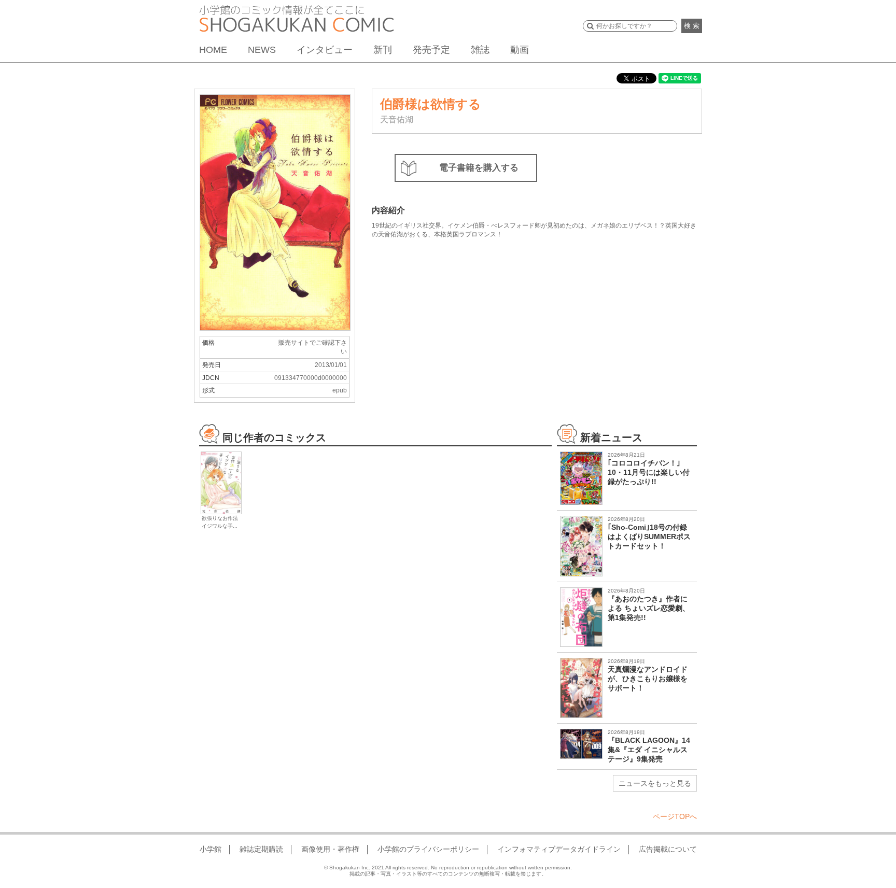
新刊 (382, 50)
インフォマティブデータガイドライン (559, 849)
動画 (519, 50)
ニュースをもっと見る (655, 783)
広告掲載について (668, 849)
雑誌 (480, 50)
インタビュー (325, 50)
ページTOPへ (675, 816)
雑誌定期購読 (261, 849)
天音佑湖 (396, 119)
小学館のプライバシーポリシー (428, 849)
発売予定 (431, 50)
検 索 (691, 26)
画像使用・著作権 (330, 849)
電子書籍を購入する (479, 168)
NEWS (262, 50)
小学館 (210, 849)
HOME (213, 50)
